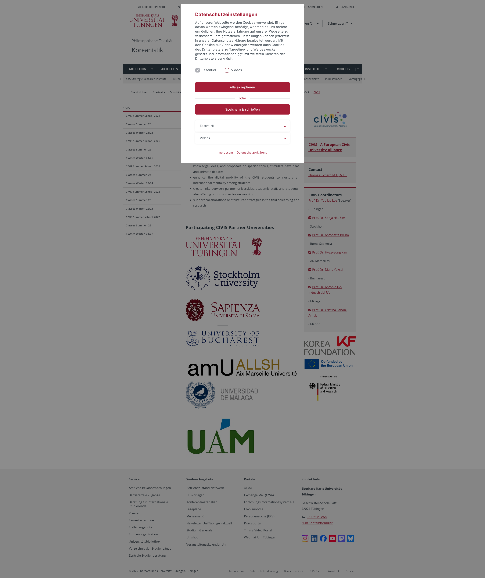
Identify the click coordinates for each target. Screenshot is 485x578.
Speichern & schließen (242, 109)
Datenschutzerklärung (252, 152)
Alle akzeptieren (242, 87)
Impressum (225, 152)
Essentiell (209, 70)
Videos (236, 70)
